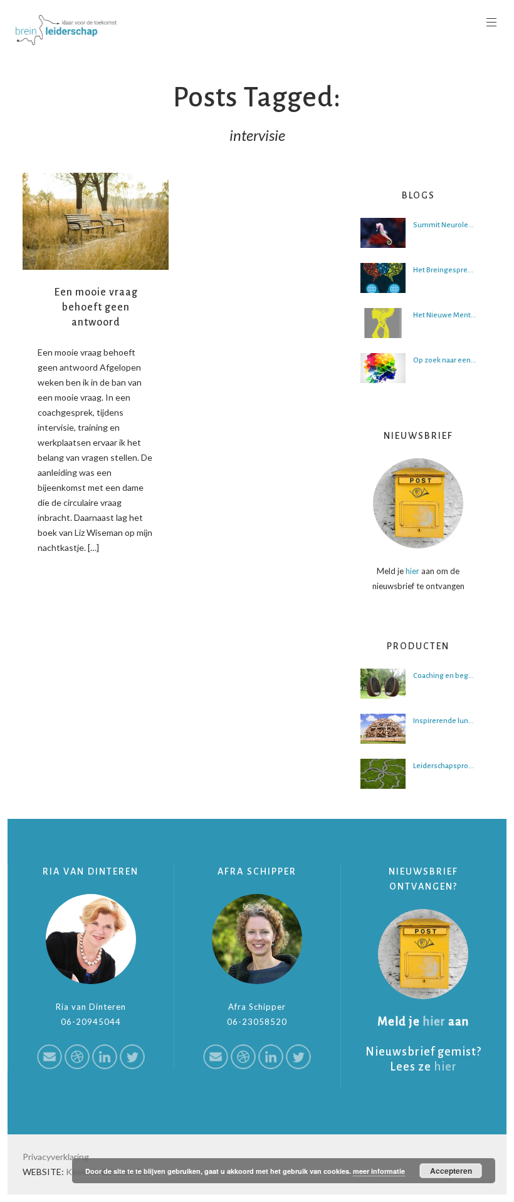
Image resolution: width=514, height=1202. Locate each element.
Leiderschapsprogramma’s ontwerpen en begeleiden (444, 766)
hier (412, 571)
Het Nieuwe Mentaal (444, 315)
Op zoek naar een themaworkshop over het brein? (444, 360)
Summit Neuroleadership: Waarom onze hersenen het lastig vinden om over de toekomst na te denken (444, 225)
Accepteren (451, 1170)
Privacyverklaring (56, 1156)
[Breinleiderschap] (66, 30)
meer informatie (379, 1171)
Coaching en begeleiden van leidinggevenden (444, 676)
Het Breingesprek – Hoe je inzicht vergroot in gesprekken (444, 270)
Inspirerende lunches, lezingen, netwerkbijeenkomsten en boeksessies (444, 721)
